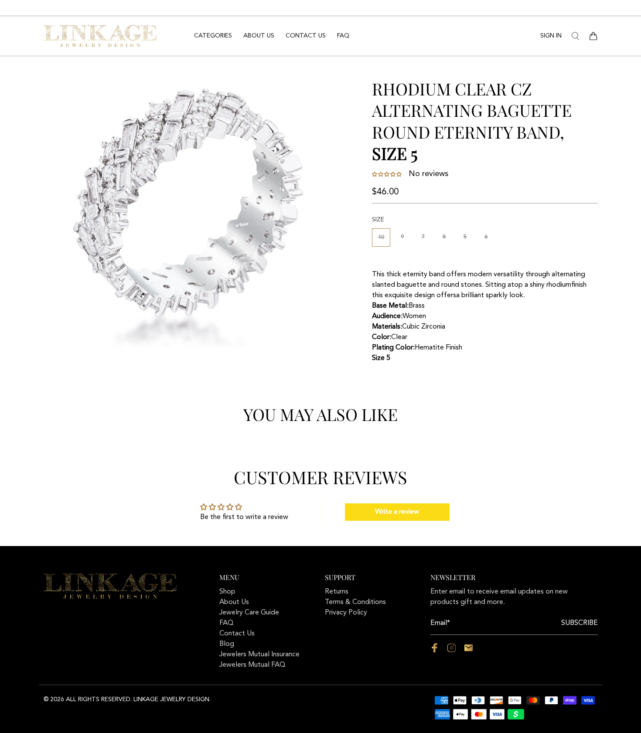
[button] (387, 174)
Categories (213, 36)
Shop (227, 591)
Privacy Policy (346, 612)
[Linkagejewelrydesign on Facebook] (434, 650)
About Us (258, 36)
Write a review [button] (397, 512)
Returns (336, 591)
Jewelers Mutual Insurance (259, 654)
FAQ (343, 36)
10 (381, 237)
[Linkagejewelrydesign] (100, 36)
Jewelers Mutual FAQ (252, 665)
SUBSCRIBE (579, 623)
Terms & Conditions (355, 602)
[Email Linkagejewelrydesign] (468, 650)
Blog (226, 644)
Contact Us (306, 36)
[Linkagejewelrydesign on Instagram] (451, 650)
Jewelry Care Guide (249, 612)
